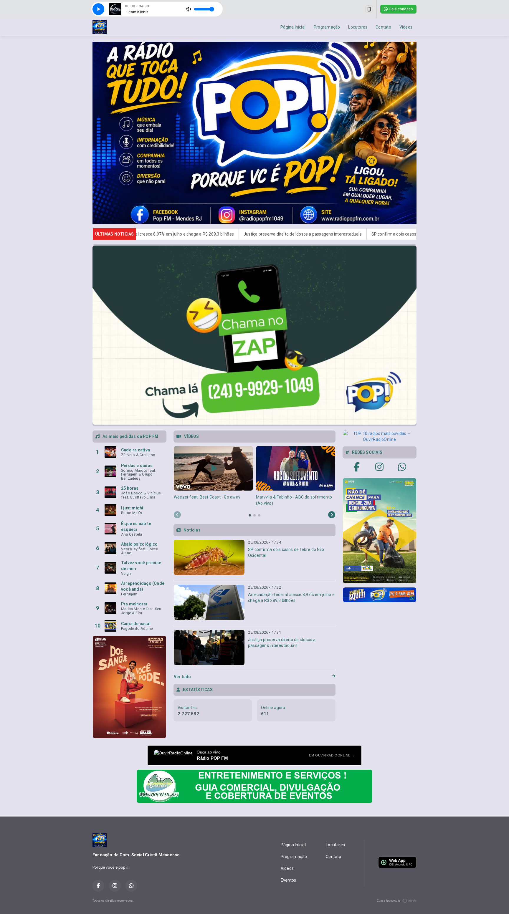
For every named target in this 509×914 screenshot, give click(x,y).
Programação (327, 27)
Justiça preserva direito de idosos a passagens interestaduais (215, 234)
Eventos (288, 880)
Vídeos (405, 27)
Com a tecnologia (389, 900)
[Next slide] (331, 515)
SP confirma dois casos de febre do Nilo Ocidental (332, 234)
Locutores (357, 27)
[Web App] (369, 9)
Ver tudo (182, 676)
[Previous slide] (177, 515)
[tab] (250, 515)
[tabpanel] (213, 476)
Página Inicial (292, 27)
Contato (383, 27)
